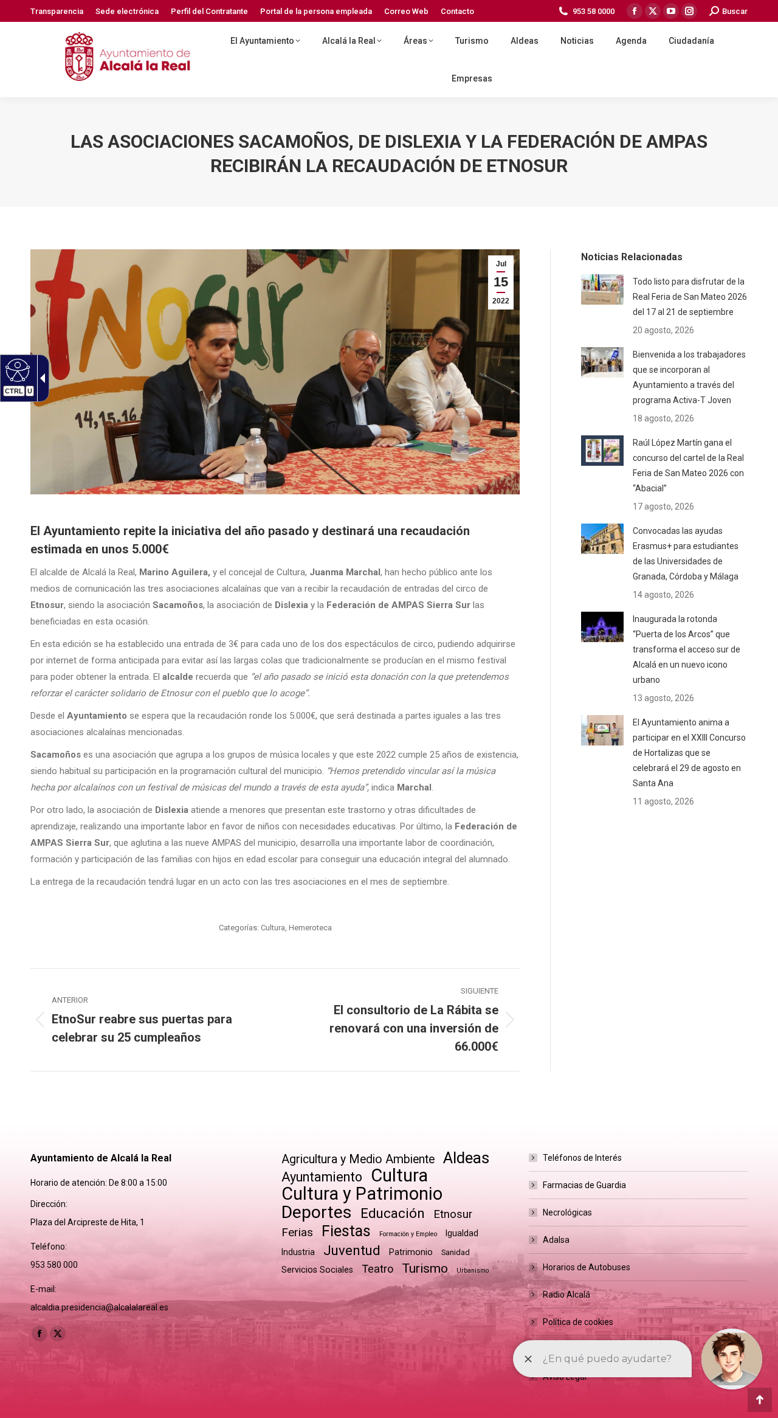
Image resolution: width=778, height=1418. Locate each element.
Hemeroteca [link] (310, 927)
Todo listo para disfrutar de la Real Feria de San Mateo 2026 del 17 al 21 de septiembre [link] (690, 297)
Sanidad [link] (455, 1252)
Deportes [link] (316, 1212)
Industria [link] (298, 1252)
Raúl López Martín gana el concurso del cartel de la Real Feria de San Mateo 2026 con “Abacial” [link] (688, 465)
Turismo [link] (425, 1268)
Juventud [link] (351, 1250)
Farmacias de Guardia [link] (584, 1185)
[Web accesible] (16, 369)
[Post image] (602, 289)
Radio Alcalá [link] (566, 1294)
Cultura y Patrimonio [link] (361, 1194)
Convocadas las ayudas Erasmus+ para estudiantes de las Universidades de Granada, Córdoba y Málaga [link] (685, 553)
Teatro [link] (377, 1268)
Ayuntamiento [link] (321, 1177)
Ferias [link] (297, 1232)
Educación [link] (392, 1213)
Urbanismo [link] (472, 1270)
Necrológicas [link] (567, 1212)
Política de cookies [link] (578, 1322)
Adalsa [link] (556, 1240)
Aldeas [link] (466, 1158)
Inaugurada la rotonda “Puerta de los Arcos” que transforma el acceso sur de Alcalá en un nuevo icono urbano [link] (686, 649)
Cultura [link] (273, 927)
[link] (56, 11)
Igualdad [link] (462, 1233)
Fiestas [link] (346, 1231)
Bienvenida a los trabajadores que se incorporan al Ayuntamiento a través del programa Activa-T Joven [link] (689, 377)
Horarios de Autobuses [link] (586, 1267)
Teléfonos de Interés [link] (582, 1158)
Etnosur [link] (452, 1214)
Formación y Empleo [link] (408, 1234)
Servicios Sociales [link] (317, 1269)
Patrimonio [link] (411, 1252)
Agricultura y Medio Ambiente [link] (358, 1159)
